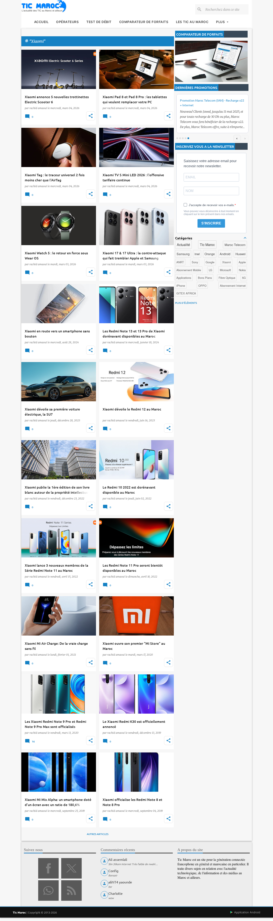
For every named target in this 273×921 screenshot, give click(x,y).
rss (71, 890)
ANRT (180, 262)
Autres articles (97, 834)
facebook (48, 868)
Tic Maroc (207, 244)
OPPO (202, 286)
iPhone (180, 286)
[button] (91, 116)
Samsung (183, 254)
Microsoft (225, 270)
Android (225, 254)
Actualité (183, 244)
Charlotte (115, 893)
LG (210, 270)
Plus (220, 22)
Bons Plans (205, 278)
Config (113, 871)
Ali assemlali (117, 859)
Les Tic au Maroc (192, 22)
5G (244, 278)
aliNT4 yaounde (120, 882)
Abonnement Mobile (188, 270)
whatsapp (48, 890)
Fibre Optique (227, 278)
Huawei (240, 254)
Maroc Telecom (235, 244)
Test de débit (99, 22)
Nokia (242, 270)
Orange (210, 254)
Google (210, 262)
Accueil (41, 22)
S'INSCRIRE (211, 223)
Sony (195, 262)
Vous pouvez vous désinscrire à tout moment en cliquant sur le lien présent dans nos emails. (211, 213)
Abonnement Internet (233, 286)
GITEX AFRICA (186, 293)
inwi (197, 254)
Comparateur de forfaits (143, 22)
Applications (183, 278)
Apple (242, 262)
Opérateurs (67, 22)
